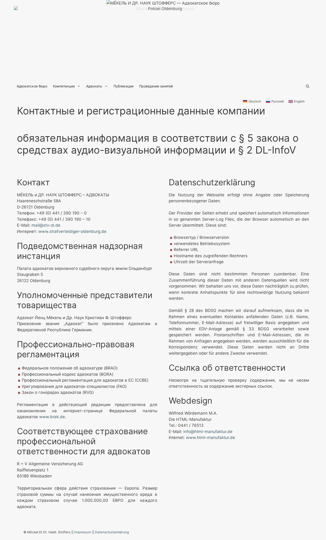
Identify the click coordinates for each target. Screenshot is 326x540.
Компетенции (64, 86)
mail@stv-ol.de (46, 225)
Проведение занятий (156, 86)
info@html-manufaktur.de (207, 431)
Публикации (123, 86)
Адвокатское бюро (32, 86)
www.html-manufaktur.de (210, 437)
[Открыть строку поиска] (307, 86)
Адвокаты (94, 86)
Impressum (82, 532)
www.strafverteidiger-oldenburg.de (72, 231)
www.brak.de (52, 416)
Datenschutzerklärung (112, 532)
